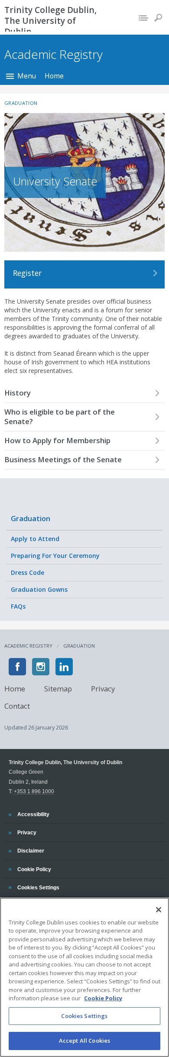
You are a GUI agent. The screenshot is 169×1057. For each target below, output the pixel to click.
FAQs (18, 606)
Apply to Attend (35, 539)
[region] (84, 977)
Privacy (103, 688)
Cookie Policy (34, 869)
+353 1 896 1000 (34, 791)
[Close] (158, 909)
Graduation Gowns (39, 589)
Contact (17, 705)
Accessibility (33, 814)
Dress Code (27, 572)
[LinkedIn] (64, 666)
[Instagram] (40, 666)
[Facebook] (17, 666)
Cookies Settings (84, 1016)
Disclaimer (30, 850)
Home (54, 76)
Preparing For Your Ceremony (55, 555)
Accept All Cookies (84, 1040)
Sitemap (58, 688)
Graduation (30, 518)
